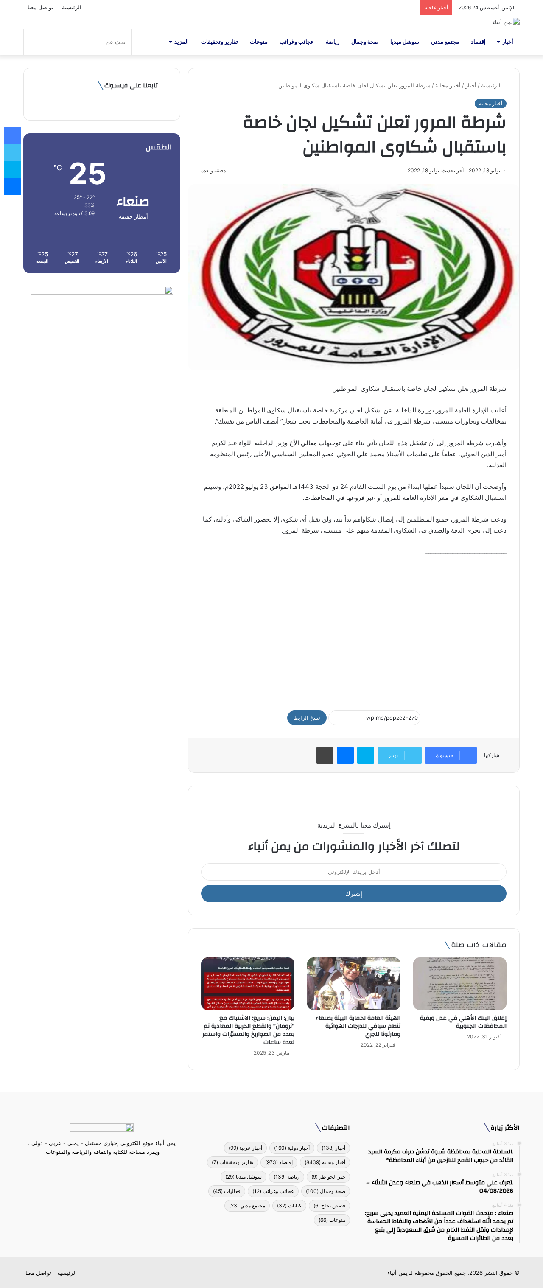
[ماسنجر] (345, 755)
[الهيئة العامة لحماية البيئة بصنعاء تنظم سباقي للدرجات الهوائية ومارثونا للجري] (353, 983)
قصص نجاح (329, 1205)
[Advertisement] (354, 629)
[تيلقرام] (97, 1168)
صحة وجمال (364, 42)
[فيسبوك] (117, 1168)
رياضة (332, 42)
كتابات (289, 1205)
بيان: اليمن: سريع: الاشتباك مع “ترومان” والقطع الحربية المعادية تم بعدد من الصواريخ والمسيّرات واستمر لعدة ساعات (248, 1030)
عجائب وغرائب (297, 42)
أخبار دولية (292, 1148)
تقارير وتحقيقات (219, 42)
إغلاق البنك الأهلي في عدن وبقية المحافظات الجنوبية (463, 1022)
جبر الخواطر (328, 1176)
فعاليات (227, 1191)
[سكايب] (365, 755)
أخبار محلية (448, 85)
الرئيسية (71, 7)
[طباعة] (324, 755)
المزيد (181, 42)
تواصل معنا (40, 7)
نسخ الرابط (307, 717)
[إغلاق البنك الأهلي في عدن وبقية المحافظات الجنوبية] (460, 983)
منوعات (259, 42)
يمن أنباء (397, 1272)
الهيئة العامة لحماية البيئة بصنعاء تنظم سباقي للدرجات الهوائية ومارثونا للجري (358, 1026)
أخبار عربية (245, 1148)
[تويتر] (107, 1168)
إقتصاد (478, 42)
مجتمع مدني (445, 42)
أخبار (507, 42)
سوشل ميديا (404, 42)
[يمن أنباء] (506, 22)
